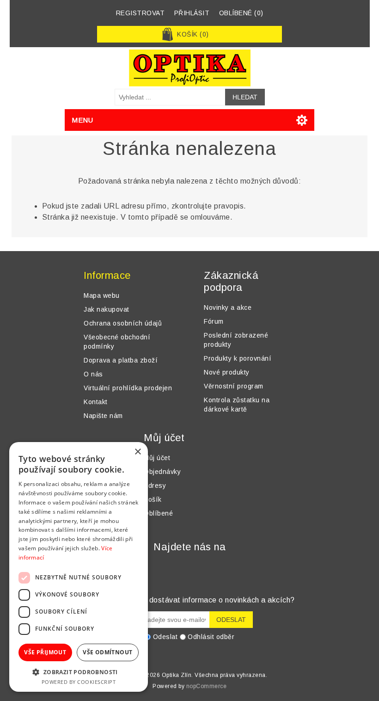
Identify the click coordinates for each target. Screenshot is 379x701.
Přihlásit (192, 13)
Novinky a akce (227, 307)
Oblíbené (158, 513)
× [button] (137, 452)
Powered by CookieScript (79, 681)
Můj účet (157, 457)
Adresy (155, 485)
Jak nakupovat (106, 309)
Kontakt (96, 402)
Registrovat (140, 13)
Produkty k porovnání (237, 358)
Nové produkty (227, 372)
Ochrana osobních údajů (123, 323)
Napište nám (103, 415)
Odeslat (165, 636)
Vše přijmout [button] (45, 652)
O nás (93, 374)
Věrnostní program (233, 386)
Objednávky (162, 471)
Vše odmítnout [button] (107, 652)
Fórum (214, 321)
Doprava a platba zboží (121, 360)
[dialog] (78, 567)
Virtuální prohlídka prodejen (128, 388)
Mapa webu (102, 295)
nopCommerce (206, 686)
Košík (153, 499)
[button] (78, 671)
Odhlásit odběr (211, 636)
